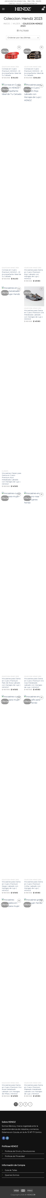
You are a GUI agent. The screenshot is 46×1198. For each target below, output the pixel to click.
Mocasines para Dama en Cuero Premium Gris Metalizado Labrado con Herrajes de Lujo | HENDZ (34, 314)
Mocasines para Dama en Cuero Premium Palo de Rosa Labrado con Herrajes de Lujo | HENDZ (11, 683)
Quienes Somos (12, 1175)
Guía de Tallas (11, 1170)
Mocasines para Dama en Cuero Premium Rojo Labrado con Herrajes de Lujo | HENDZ (33, 274)
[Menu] (3, 9)
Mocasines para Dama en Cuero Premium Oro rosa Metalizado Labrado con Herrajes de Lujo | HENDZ (34, 683)
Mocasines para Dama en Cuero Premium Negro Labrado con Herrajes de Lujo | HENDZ (11, 886)
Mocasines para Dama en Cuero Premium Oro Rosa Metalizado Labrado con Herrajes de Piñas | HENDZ (11, 1089)
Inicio (6, 24)
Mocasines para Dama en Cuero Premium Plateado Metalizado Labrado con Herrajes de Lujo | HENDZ (33, 1089)
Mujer (16, 24)
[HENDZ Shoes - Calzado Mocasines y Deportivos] (23, 9)
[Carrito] (43, 9)
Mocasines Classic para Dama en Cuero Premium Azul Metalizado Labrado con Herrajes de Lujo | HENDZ (11, 478)
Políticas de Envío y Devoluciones (20, 1151)
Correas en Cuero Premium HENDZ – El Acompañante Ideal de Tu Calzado (11, 72)
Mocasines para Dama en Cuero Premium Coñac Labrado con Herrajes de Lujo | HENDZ (33, 886)
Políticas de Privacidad (15, 1156)
